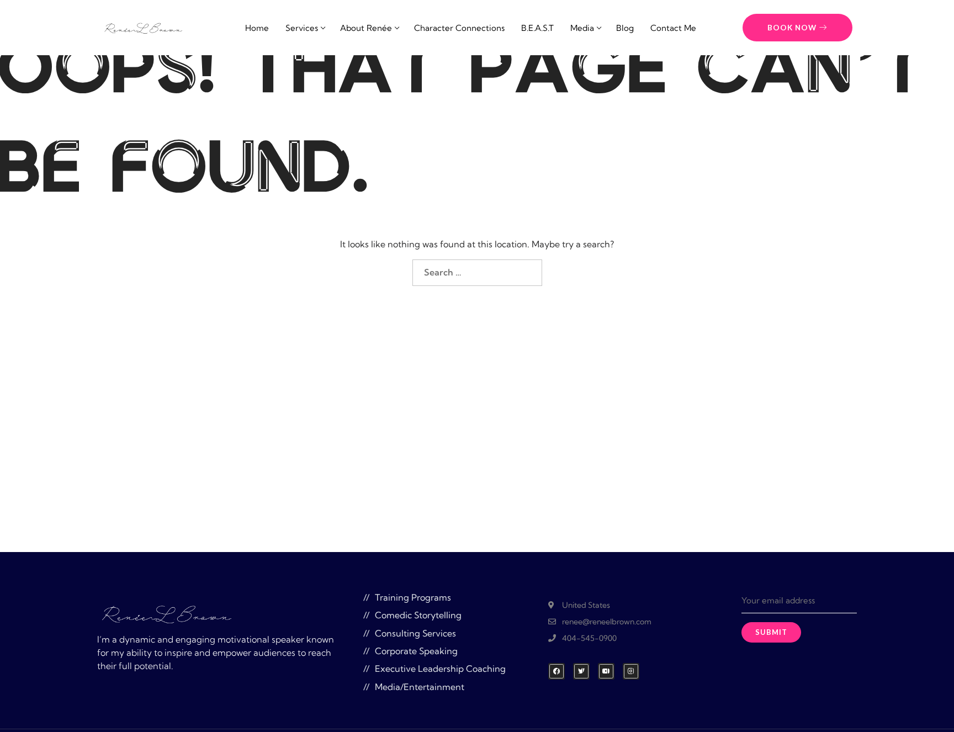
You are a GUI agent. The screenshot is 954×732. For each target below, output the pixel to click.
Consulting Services (415, 633)
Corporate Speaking (416, 650)
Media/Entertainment (419, 686)
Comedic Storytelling (418, 614)
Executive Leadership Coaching (440, 668)
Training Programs (413, 597)
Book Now (792, 27)
